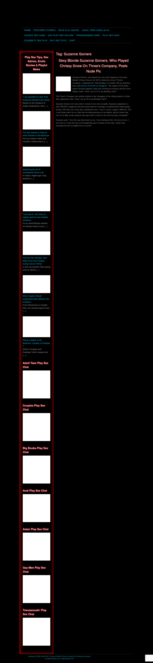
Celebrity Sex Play (35, 40)
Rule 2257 (45, 656)
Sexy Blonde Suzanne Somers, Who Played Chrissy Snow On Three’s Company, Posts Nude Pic (94, 65)
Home (27, 30)
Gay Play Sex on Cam (60, 35)
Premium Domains (84, 656)
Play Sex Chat (111, 35)
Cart (72, 40)
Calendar (31, 656)
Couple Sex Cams (34, 35)
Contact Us (72, 656)
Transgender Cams (88, 35)
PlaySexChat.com (67, 659)
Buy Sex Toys (58, 40)
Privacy (53, 656)
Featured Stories (44, 30)
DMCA (59, 656)
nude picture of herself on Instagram (92, 86)
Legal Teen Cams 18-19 (95, 30)
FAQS (38, 656)
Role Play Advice (68, 30)
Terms (64, 656)
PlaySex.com (55, 659)
